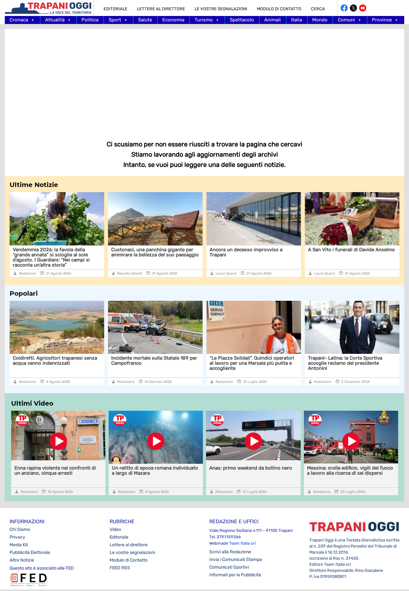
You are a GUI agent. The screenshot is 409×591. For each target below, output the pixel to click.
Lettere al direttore (161, 8)
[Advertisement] (204, 80)
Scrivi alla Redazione (230, 552)
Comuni (346, 20)
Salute (145, 20)
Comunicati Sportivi (229, 567)
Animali (272, 20)
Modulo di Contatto (279, 8)
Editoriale (115, 8)
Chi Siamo (20, 529)
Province (382, 20)
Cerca (318, 8)
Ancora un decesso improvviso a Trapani (246, 252)
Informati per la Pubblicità (235, 575)
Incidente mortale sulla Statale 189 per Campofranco (154, 360)
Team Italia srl (242, 543)
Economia (173, 20)
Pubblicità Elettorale (30, 552)
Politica (89, 20)
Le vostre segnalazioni (221, 8)
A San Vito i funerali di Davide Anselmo (351, 250)
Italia (296, 20)
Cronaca (19, 20)
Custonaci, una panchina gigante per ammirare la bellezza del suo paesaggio (155, 252)
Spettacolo (242, 20)
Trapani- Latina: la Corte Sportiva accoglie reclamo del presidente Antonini (345, 363)
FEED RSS (120, 568)
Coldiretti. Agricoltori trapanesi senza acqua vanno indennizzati (55, 360)
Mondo (320, 20)
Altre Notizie (22, 560)
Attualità (55, 20)
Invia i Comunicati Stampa (235, 559)
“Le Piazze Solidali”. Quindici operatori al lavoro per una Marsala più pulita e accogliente (252, 363)
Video (115, 529)
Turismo (204, 20)
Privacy (17, 537)
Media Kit (19, 545)
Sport (115, 20)
